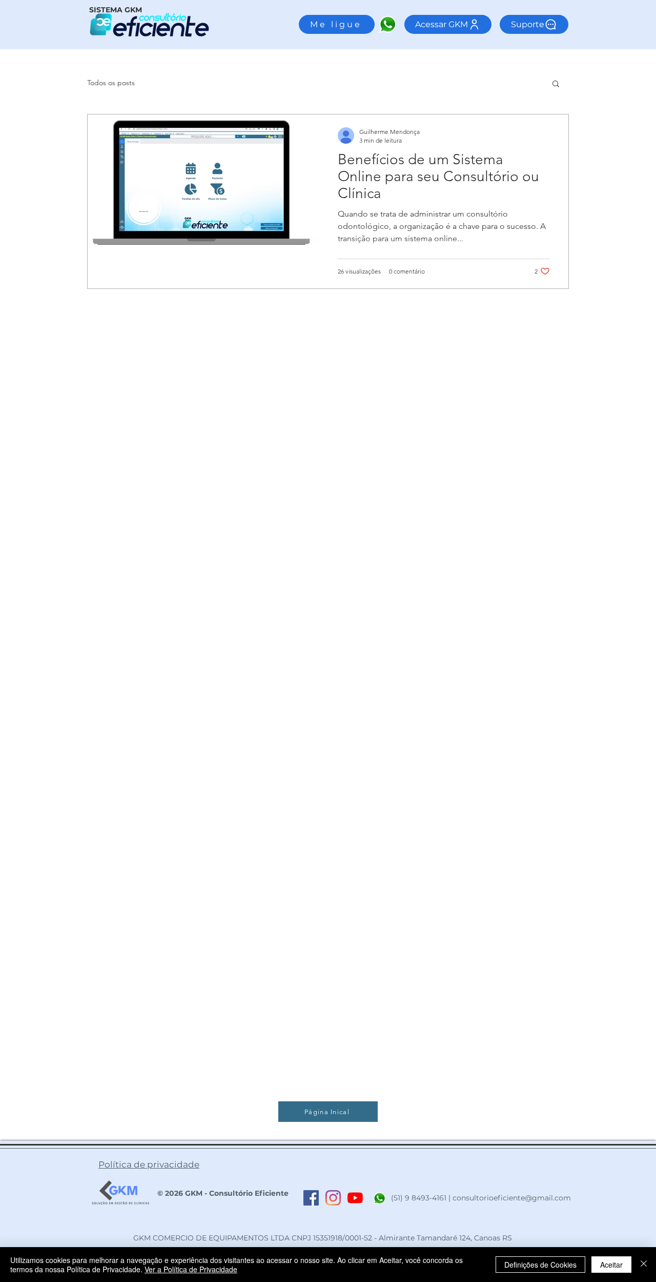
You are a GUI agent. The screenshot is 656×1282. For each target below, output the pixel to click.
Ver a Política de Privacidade (191, 1269)
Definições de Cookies (540, 1264)
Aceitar (611, 1264)
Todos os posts (111, 82)
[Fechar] (644, 1264)
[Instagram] (333, 1198)
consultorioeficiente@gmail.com (512, 1197)
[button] (556, 84)
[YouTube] (355, 1198)
